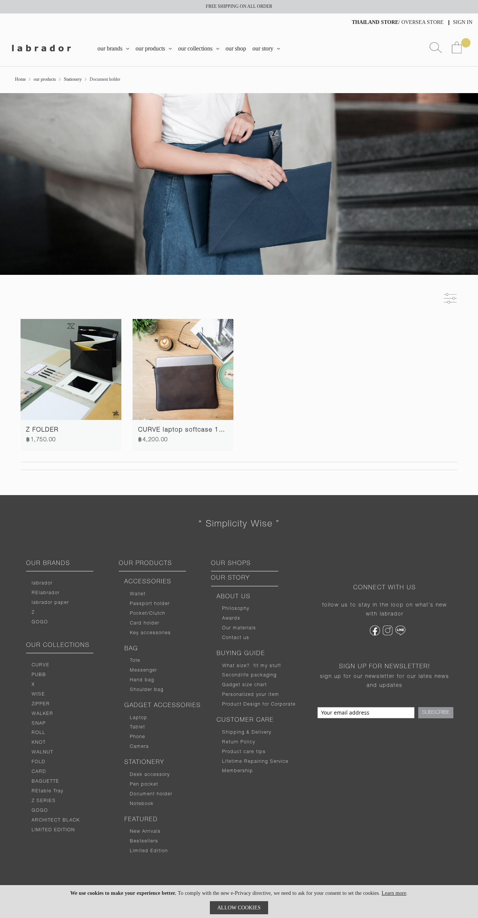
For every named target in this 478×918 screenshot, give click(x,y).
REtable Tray (47, 791)
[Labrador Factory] (41, 48)
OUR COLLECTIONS (58, 646)
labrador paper (50, 603)
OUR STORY (230, 578)
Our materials (239, 628)
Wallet (138, 594)
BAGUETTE (45, 781)
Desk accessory (150, 775)
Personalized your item (250, 695)
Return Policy (238, 742)
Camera (139, 746)
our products (45, 79)
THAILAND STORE (375, 22)
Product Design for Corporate (259, 704)
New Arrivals (145, 831)
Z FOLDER (42, 430)
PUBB (39, 675)
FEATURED (141, 820)
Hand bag (142, 680)
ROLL (39, 733)
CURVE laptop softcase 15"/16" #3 (193, 430)
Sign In (462, 22)
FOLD (39, 762)
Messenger (143, 670)
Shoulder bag (147, 690)
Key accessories (150, 633)
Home (20, 79)
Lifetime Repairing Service (255, 761)
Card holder (144, 623)
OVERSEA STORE (422, 22)
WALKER (42, 714)
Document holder (151, 794)
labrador (42, 583)
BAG (131, 649)
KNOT (39, 742)
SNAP (39, 723)
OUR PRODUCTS (145, 564)
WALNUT (42, 752)
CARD (39, 772)
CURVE (41, 665)
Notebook (142, 804)
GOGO (40, 622)
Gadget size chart (244, 685)
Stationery (73, 79)
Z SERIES (44, 801)
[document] (239, 901)
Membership (237, 771)
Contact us (235, 638)
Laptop (139, 718)
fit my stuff (265, 666)
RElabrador (46, 593)
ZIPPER (41, 704)
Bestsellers (144, 841)
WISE (38, 694)
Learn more (394, 893)
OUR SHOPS (231, 564)
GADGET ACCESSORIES (162, 706)
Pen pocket (144, 784)
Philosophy (235, 609)
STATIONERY (144, 763)
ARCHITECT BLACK (56, 820)
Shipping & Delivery (246, 732)
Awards (231, 618)
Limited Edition (149, 851)
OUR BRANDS (48, 564)
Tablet (137, 727)
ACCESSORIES (147, 582)
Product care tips (244, 752)
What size (234, 666)
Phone (137, 737)
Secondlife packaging (249, 675)
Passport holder (150, 604)
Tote (135, 660)
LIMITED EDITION (53, 830)
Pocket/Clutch (147, 613)
